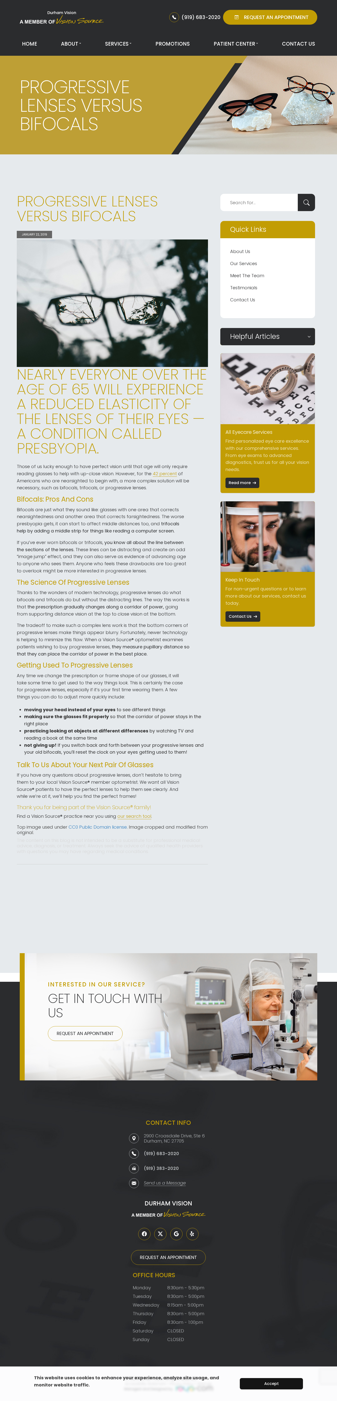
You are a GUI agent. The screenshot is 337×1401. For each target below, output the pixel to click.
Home (29, 43)
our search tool (134, 816)
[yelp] (192, 1234)
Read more (240, 483)
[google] (176, 1234)
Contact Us (298, 43)
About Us (240, 251)
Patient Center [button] (234, 43)
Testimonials (243, 288)
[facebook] (144, 1234)
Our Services (243, 263)
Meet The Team (247, 276)
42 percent (165, 474)
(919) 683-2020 (161, 1153)
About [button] (69, 43)
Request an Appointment (85, 1033)
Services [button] (117, 43)
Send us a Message (165, 1183)
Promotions (172, 43)
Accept (271, 1383)
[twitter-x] (160, 1234)
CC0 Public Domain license (98, 827)
